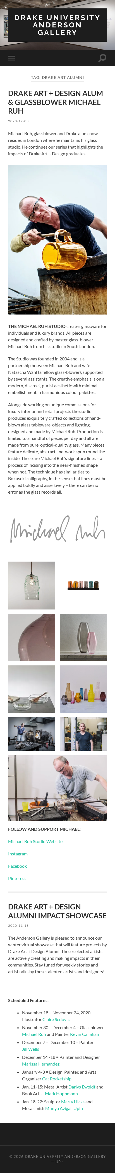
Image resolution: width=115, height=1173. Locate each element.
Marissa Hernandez (40, 1063)
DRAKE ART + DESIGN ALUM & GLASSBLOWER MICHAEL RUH (55, 102)
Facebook (17, 866)
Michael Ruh (34, 1034)
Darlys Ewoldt (81, 1086)
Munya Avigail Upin (64, 1108)
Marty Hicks (73, 1101)
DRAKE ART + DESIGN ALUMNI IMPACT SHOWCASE (57, 911)
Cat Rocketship (56, 1078)
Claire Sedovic (56, 1019)
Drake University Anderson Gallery (57, 25)
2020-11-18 (18, 925)
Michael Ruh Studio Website (35, 841)
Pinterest (17, 878)
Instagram (18, 853)
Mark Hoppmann (61, 1093)
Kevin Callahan (84, 1034)
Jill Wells (30, 1049)
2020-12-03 (18, 121)
